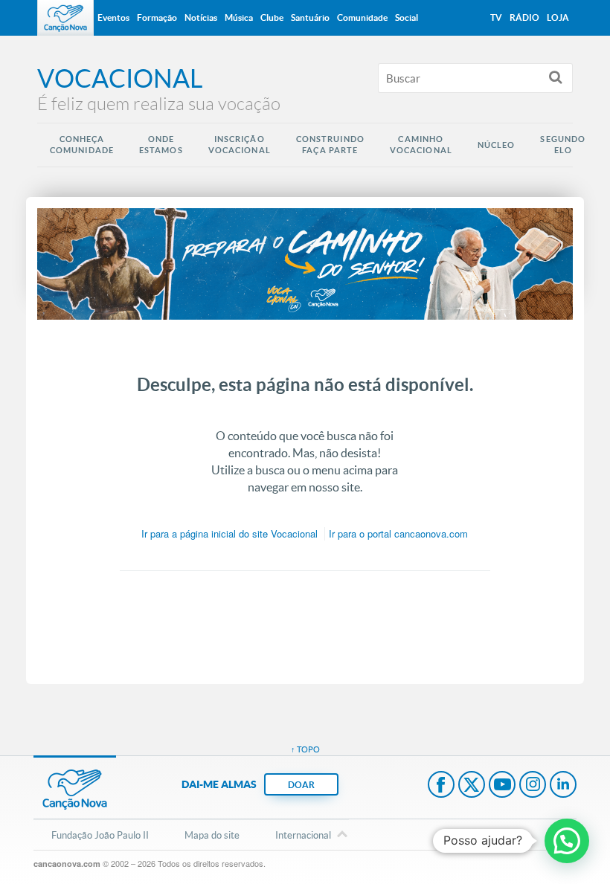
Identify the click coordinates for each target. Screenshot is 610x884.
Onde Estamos (161, 145)
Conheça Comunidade (82, 145)
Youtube (502, 785)
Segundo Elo (562, 145)
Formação (157, 17)
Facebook (441, 785)
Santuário (310, 17)
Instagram (533, 785)
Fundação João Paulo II (100, 835)
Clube (271, 17)
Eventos (113, 17)
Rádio (524, 17)
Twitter (472, 785)
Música (239, 17)
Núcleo (497, 145)
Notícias (200, 17)
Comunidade (362, 17)
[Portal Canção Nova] (65, 18)
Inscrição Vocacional (239, 145)
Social (406, 17)
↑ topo (305, 749)
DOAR (301, 785)
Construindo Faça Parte (330, 145)
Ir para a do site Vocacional (229, 533)
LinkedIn (563, 785)
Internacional (303, 835)
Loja (558, 17)
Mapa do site (212, 835)
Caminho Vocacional (421, 145)
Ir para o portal (398, 533)
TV (496, 17)
